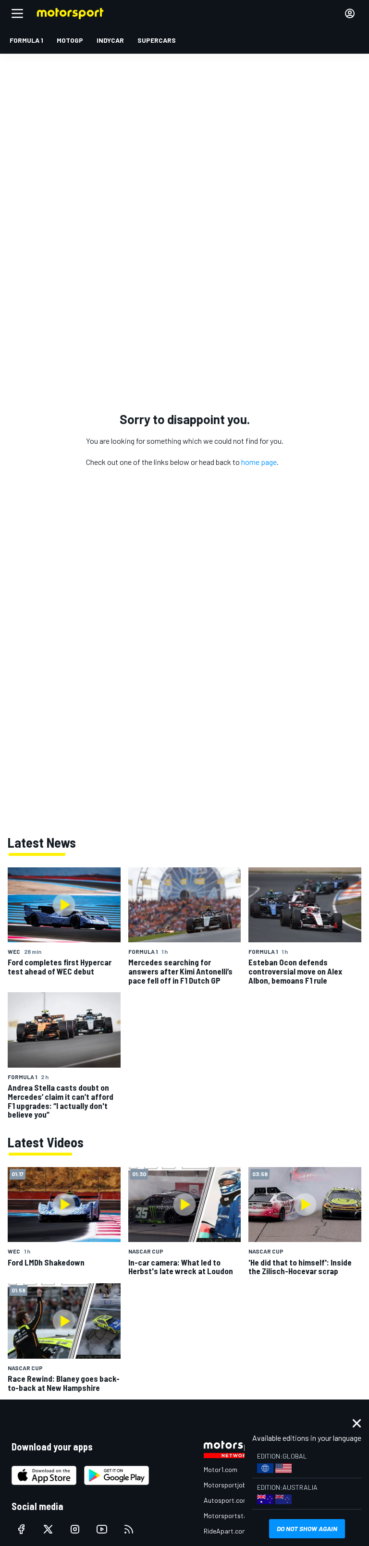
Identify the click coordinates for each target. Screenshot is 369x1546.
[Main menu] (17, 13)
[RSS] (128, 1529)
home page (259, 461)
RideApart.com (225, 1531)
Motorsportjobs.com (234, 1485)
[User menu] (349, 13)
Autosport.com (226, 1500)
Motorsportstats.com (236, 1515)
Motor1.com (220, 1469)
